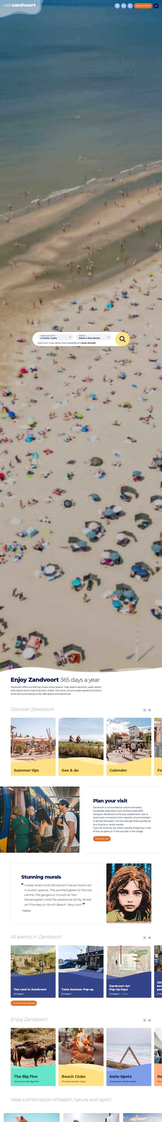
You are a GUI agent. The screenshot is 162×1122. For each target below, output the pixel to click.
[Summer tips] (33, 742)
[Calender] (128, 742)
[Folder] (117, 5)
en (123, 6)
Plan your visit (102, 839)
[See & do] (80, 742)
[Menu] (156, 5)
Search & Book (143, 6)
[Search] (130, 5)
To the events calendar (24, 1003)
